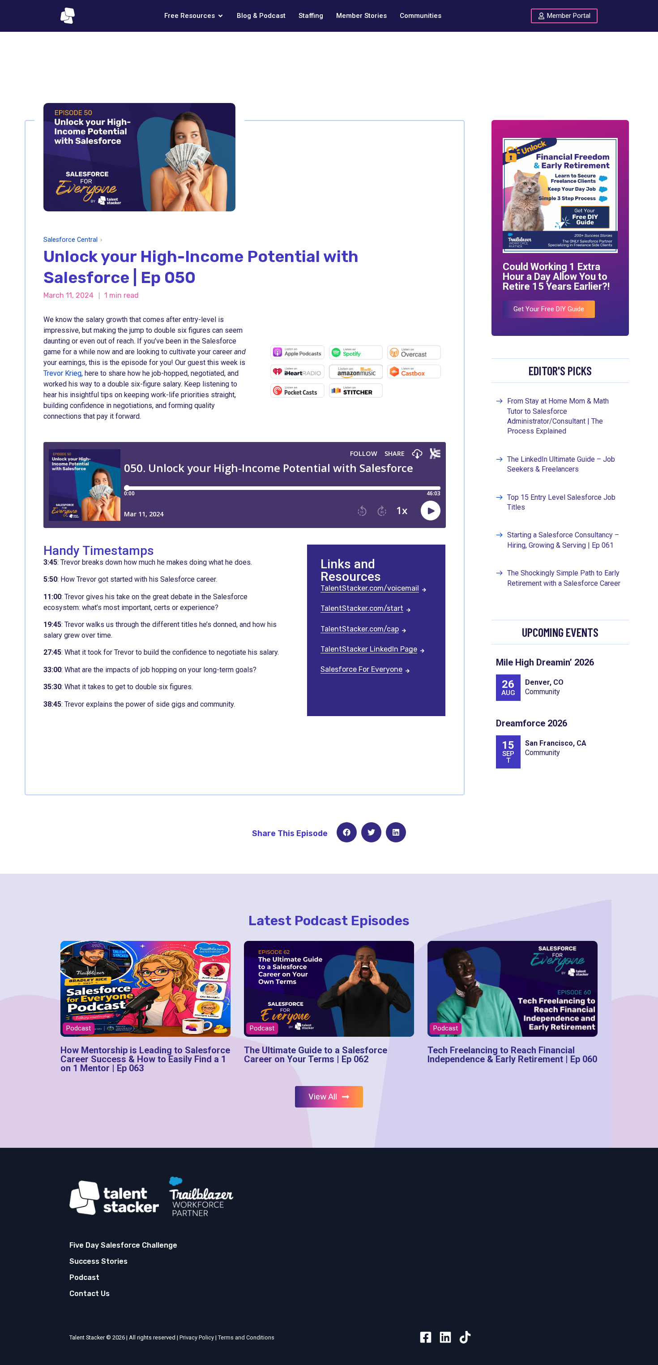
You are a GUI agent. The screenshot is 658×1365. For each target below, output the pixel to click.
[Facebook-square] (426, 1337)
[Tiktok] (465, 1337)
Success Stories (98, 1261)
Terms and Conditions (246, 1337)
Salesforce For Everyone (361, 670)
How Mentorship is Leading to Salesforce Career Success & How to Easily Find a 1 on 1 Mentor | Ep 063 (145, 1059)
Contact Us (89, 1293)
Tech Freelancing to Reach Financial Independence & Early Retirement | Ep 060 (512, 1055)
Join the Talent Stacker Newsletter (152, 54)
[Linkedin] (445, 1337)
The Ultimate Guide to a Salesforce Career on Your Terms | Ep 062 (315, 1055)
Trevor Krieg (62, 373)
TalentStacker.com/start (361, 609)
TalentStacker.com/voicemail (369, 588)
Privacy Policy (196, 1337)
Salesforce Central (70, 240)
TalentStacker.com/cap (359, 629)
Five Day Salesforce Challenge (123, 1245)
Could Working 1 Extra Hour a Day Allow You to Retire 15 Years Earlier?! (556, 276)
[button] (347, 832)
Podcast (84, 1277)
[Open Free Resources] (220, 16)
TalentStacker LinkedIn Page (368, 649)
